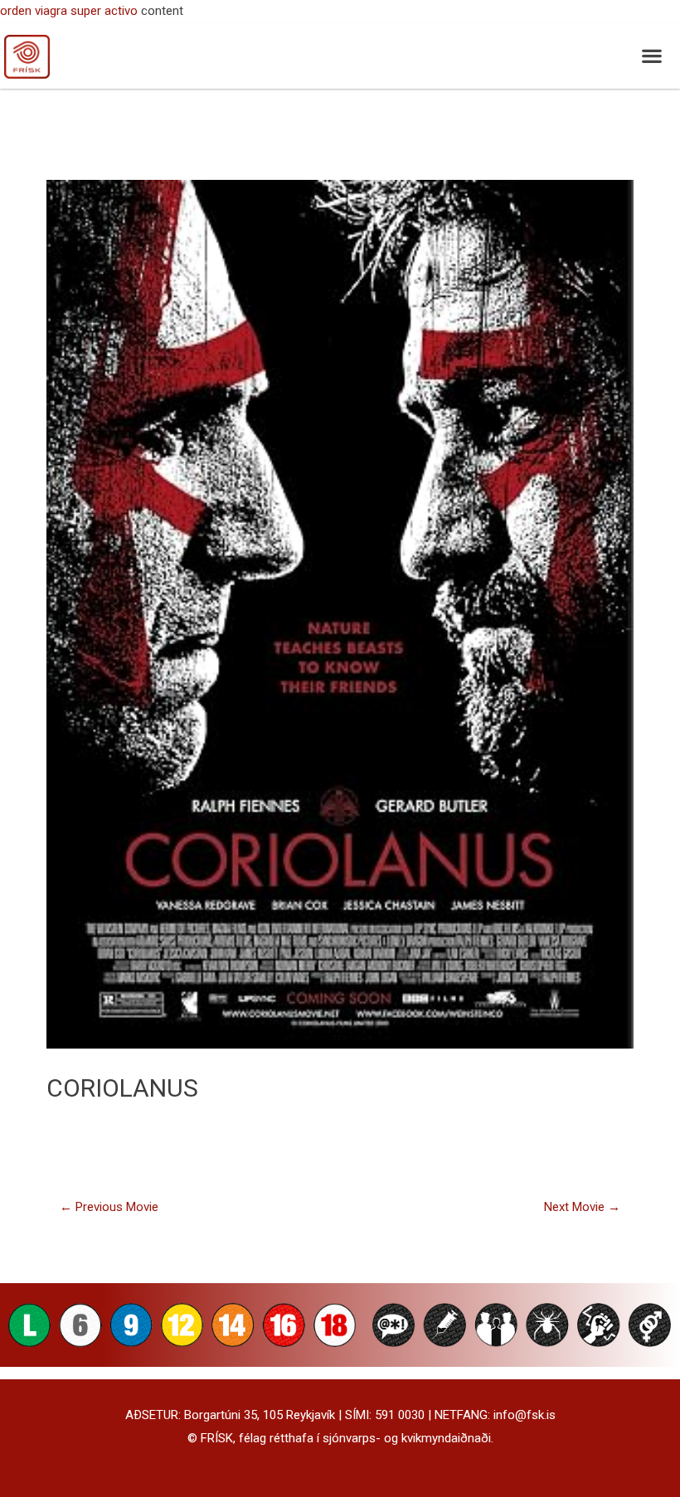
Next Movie (582, 1206)
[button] (651, 56)
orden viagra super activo (69, 10)
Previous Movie (109, 1206)
